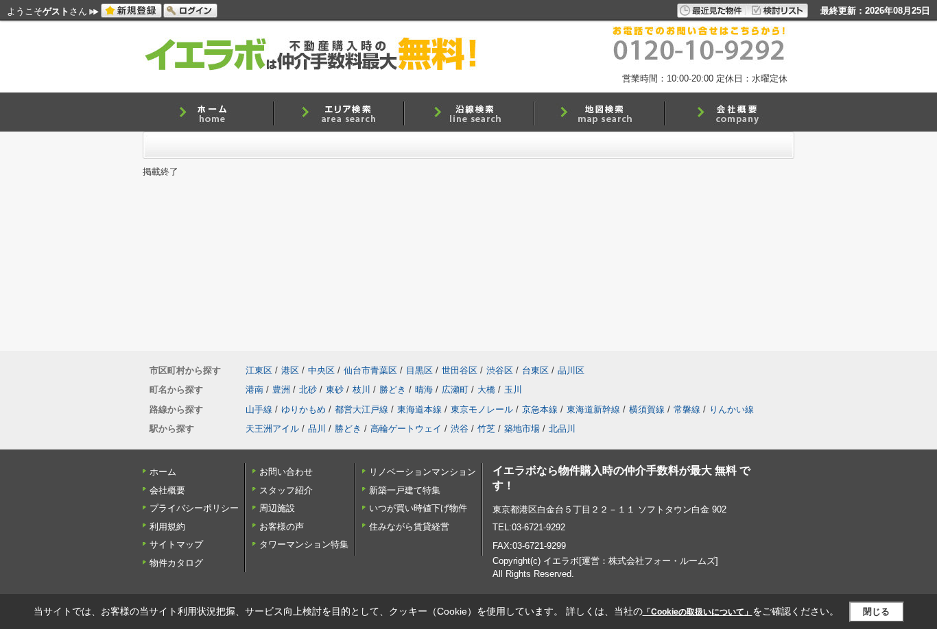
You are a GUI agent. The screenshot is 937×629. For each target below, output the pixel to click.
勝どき (392, 389)
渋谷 (459, 428)
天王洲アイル (272, 428)
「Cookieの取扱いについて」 (697, 612)
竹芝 (486, 428)
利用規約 (167, 526)
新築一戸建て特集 (404, 490)
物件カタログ (176, 563)
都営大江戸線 (361, 409)
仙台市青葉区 (370, 370)
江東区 (259, 370)
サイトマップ (176, 544)
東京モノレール (482, 409)
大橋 (486, 389)
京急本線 (540, 409)
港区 (290, 370)
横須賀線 (647, 409)
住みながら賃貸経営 (409, 526)
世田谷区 (459, 370)
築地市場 (522, 428)
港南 (254, 389)
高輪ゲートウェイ (406, 428)
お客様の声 (281, 526)
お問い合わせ (286, 472)
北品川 (562, 428)
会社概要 (167, 490)
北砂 (308, 389)
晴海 (424, 389)
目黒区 (419, 370)
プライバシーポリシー (194, 508)
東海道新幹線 (593, 409)
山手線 (259, 409)
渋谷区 (499, 370)
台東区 (535, 370)
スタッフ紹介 (286, 490)
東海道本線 (419, 409)
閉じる (876, 611)
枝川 (361, 389)
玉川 (513, 389)
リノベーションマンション (422, 472)
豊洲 (281, 389)
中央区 (321, 370)
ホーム (163, 472)
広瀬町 (455, 389)
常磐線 (687, 409)
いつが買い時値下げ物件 (418, 508)
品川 (317, 428)
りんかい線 (731, 409)
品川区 (571, 370)
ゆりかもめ (303, 409)
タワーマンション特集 (303, 544)
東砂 (335, 389)
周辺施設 (277, 508)
